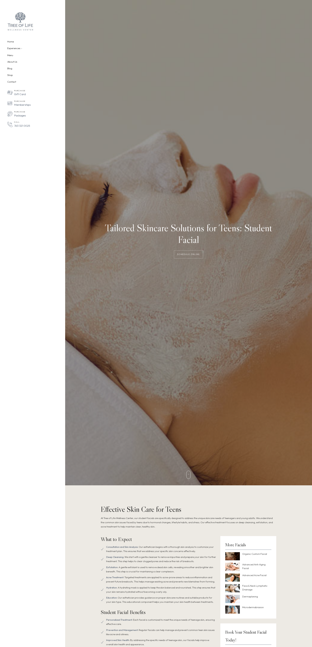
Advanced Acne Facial (254, 575)
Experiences (13, 48)
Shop (10, 75)
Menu (10, 55)
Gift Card (20, 94)
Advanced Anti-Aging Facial (254, 566)
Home (10, 41)
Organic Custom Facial (254, 553)
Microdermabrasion (253, 607)
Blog (9, 68)
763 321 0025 (22, 125)
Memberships (22, 104)
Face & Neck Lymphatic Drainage (254, 587)
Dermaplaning (250, 596)
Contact (11, 81)
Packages (20, 115)
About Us (12, 61)
